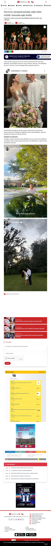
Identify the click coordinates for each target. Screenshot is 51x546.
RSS (14, 540)
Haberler (5, 8)
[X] (12, 519)
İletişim (6, 531)
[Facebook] (9, 519)
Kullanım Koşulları (30, 528)
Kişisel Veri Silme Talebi (10, 529)
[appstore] (20, 534)
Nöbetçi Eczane (29, 5)
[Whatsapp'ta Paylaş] (10, 52)
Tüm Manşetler (34, 520)
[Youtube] (19, 519)
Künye (27, 527)
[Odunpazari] (25, 436)
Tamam (46, 544)
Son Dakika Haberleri (35, 522)
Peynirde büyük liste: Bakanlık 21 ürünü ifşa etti (21, 476)
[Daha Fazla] (12, 52)
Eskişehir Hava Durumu (36, 515)
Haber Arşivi (34, 523)
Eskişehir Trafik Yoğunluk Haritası (38, 518)
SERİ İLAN (7, 527)
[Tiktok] (21, 519)
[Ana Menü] (5, 1)
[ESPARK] (25, 495)
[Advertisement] (26, 305)
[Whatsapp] (23, 519)
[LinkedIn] (16, 519)
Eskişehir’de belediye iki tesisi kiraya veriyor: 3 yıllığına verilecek (24, 473)
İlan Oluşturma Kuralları (31, 529)
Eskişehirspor (39, 5)
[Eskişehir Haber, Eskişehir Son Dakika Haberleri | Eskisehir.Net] (25, 2)
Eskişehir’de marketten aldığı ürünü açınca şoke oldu (22, 467)
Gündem (19, 5)
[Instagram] (14, 519)
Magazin (10, 8)
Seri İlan (4, 5)
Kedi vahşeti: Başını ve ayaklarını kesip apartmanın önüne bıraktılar (25, 478)
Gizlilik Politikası (8, 528)
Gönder (7, 363)
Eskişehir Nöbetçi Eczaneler (37, 514)
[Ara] (46, 2)
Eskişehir (12, 5)
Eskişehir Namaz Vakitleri (36, 516)
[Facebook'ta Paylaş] (5, 52)
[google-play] (31, 534)
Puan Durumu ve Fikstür (36, 519)
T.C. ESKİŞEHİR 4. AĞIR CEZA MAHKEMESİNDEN (21, 470)
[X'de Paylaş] (7, 52)
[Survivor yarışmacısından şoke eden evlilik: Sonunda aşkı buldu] (25, 37)
